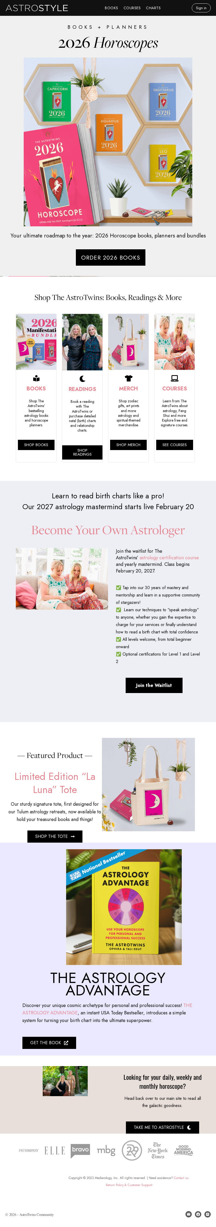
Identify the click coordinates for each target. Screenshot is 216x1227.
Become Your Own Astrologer (108, 529)
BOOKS (36, 389)
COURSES (174, 389)
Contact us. (181, 1178)
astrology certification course (168, 557)
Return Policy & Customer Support (129, 1185)
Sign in (201, 8)
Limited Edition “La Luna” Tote (54, 782)
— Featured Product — (54, 755)
